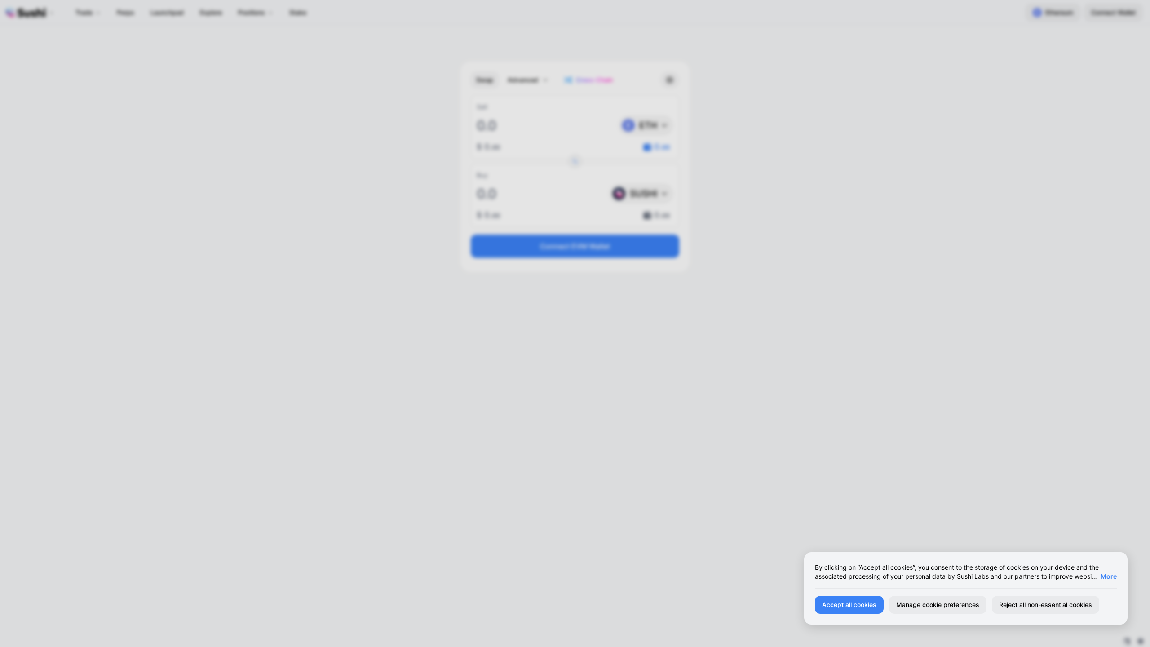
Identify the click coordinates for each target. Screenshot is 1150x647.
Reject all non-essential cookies (1045, 604)
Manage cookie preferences (937, 604)
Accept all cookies (849, 604)
